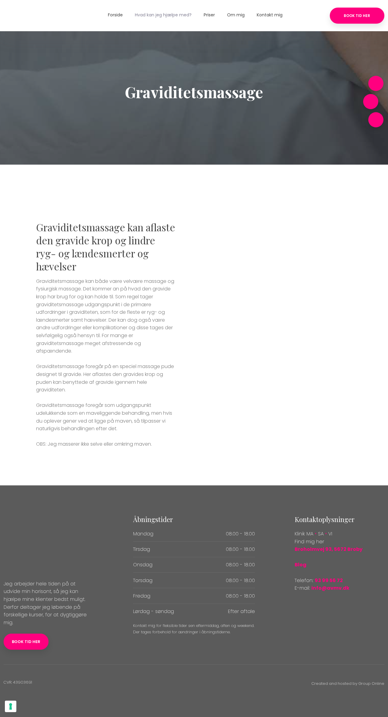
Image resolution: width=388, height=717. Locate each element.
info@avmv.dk (330, 588)
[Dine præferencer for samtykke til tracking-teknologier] (10, 706)
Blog (300, 564)
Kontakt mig (270, 15)
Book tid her (26, 642)
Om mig (236, 15)
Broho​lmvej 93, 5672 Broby (329, 549)
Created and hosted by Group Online (347, 683)
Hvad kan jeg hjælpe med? (163, 15)
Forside (115, 15)
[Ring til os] (375, 83)
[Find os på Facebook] (375, 119)
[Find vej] (370, 101)
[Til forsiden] (37, 15)
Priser (209, 15)
